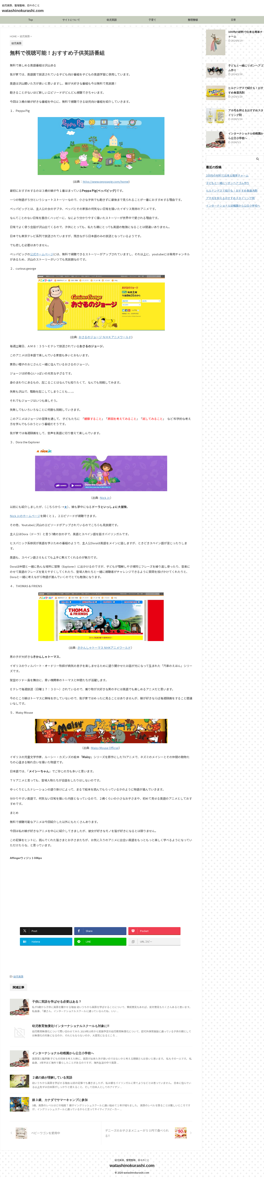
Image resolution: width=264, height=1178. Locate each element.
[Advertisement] (42, 890)
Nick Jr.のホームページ (25, 516)
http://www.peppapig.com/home (106, 181)
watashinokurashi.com (23, 10)
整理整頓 (193, 19)
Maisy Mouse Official (105, 748)
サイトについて (71, 19)
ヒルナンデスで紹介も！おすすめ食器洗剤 (231, 190)
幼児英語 (112, 19)
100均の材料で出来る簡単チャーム (227, 175)
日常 (233, 19)
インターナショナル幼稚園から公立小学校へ (63, 1053)
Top (30, 19)
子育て (152, 19)
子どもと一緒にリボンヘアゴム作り (227, 183)
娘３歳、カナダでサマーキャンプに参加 (60, 1100)
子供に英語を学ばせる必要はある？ (57, 1001)
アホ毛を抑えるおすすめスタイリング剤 (230, 198)
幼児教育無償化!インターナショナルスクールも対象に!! (70, 1026)
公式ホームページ (41, 254)
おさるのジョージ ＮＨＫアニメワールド (105, 337)
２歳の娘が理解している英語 (52, 1077)
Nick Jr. (105, 498)
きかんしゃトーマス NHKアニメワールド (104, 647)
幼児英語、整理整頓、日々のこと (132, 1160)
